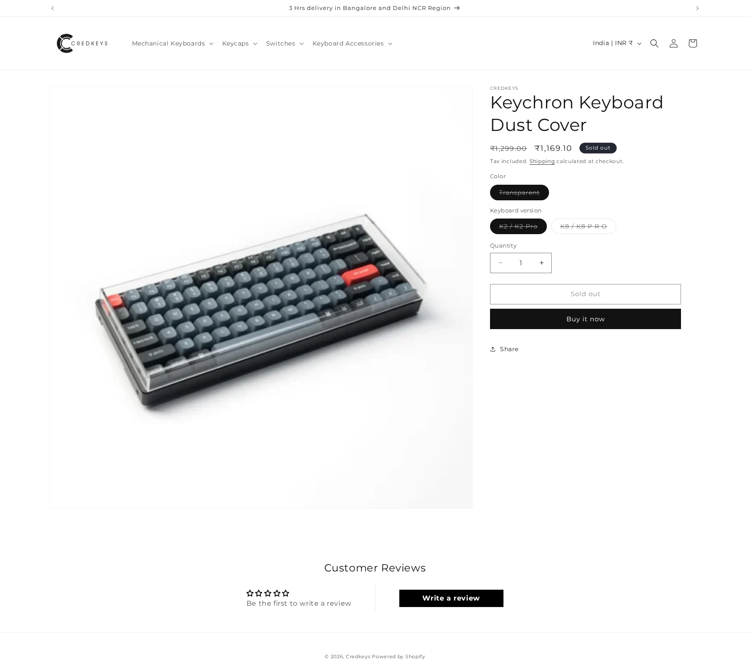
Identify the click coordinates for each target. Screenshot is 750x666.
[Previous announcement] (52, 8)
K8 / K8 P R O (588, 228)
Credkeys (358, 656)
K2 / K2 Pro (523, 228)
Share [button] (509, 349)
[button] (172, 43)
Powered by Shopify (398, 656)
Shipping (542, 161)
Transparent (524, 194)
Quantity (503, 245)
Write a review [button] (451, 598)
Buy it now (585, 318)
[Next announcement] (697, 8)
